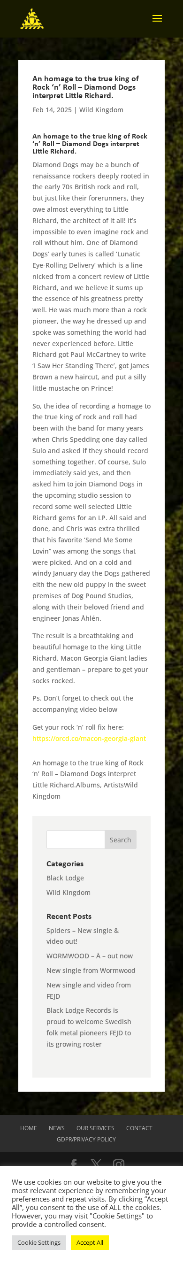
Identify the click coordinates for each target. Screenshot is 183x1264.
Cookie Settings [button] (39, 1242)
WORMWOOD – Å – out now (89, 955)
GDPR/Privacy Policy (86, 1139)
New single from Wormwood (91, 970)
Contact (139, 1128)
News (57, 1128)
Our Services (95, 1128)
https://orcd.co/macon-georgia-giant (90, 738)
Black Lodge (65, 877)
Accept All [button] (89, 1242)
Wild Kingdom (101, 109)
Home (28, 1128)
